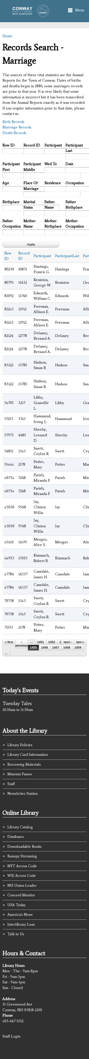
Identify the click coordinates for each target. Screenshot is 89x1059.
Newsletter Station (22, 793)
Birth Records (13, 122)
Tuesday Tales (17, 703)
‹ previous (21, 643)
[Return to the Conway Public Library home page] (29, 14)
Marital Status (29, 205)
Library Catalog (20, 827)
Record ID (31, 145)
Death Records (14, 133)
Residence (52, 183)
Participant (53, 145)
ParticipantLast (67, 256)
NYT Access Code (22, 866)
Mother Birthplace (53, 224)
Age (5, 183)
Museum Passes (19, 774)
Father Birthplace (74, 205)
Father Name (49, 205)
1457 (55, 647)
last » (80, 642)
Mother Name (29, 224)
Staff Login (11, 1036)
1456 (44, 647)
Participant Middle (32, 167)
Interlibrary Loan (21, 924)
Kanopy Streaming (22, 856)
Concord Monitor (21, 895)
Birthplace (11, 202)
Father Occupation (11, 224)
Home (7, 36)
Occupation (74, 183)
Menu (79, 10)
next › (67, 642)
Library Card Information (27, 754)
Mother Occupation (74, 224)
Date (69, 164)
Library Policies (19, 745)
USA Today (16, 905)
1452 (51, 642)
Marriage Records (16, 127)
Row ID (8, 145)
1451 (40, 642)
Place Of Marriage (31, 186)
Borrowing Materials (24, 764)
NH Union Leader (22, 885)
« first (9, 642)
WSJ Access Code (21, 875)
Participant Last (74, 148)
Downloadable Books (24, 846)
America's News (20, 914)
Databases (15, 836)
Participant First (11, 167)
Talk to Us (15, 934)
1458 (66, 647)
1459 (77, 647)
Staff (11, 784)
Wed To (50, 164)
